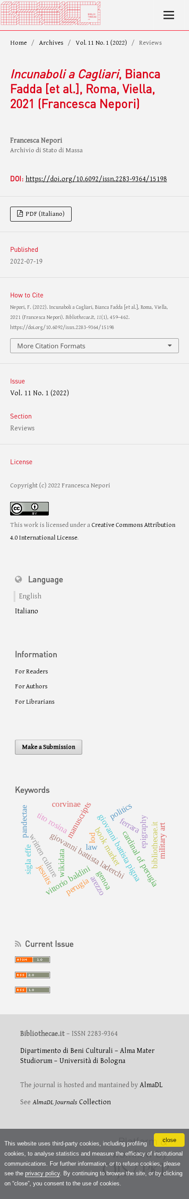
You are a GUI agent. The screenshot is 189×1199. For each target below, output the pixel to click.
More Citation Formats (51, 345)
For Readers (31, 671)
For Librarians (35, 701)
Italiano (26, 611)
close (169, 1140)
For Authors (31, 686)
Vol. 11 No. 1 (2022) (101, 43)
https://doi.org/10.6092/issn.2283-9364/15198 (96, 179)
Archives (51, 43)
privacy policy (42, 1173)
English (30, 596)
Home (18, 43)
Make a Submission (48, 747)
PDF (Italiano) (44, 214)
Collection (72, 1102)
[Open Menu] (169, 15)
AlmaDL (151, 1085)
